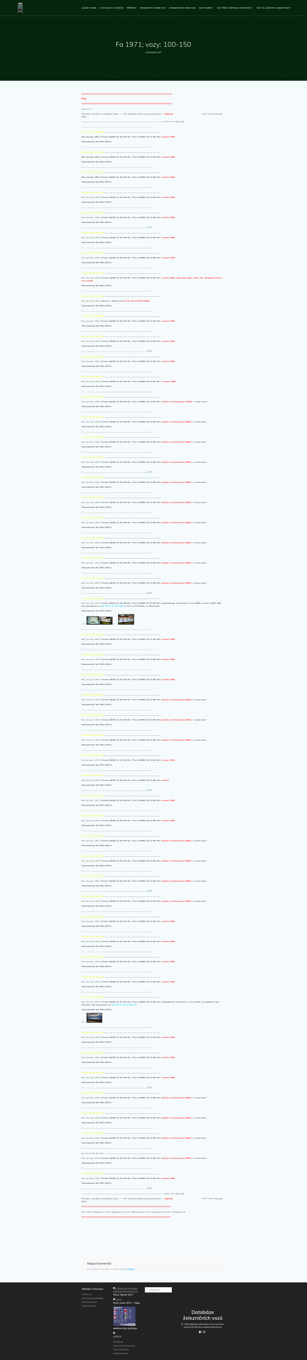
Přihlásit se (87, 1294)
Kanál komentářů (89, 1302)
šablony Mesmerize (213, 1327)
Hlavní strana (89, 8)
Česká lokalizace (89, 1306)
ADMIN (117, 1336)
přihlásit (131, 1269)
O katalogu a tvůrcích (112, 8)
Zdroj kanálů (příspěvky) (92, 1298)
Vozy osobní (205, 8)
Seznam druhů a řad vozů (182, 8)
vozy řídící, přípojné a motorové (234, 8)
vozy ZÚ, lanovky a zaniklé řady (273, 8)
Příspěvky (131, 8)
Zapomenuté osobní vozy (153, 8)
